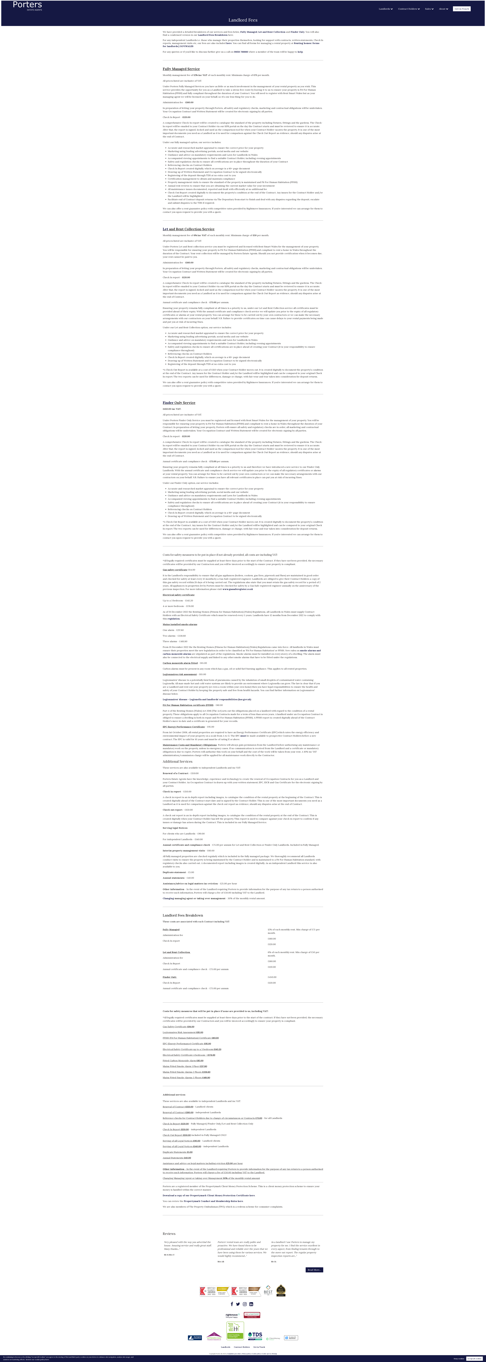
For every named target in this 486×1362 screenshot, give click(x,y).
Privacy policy (246, 1354)
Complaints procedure (234, 1354)
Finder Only (297, 31)
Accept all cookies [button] (474, 1359)
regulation (174, 618)
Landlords (384, 8)
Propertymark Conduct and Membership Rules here (213, 1201)
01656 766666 (241, 51)
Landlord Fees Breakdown (213, 34)
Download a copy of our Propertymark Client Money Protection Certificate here (209, 1195)
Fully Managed (248, 31)
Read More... (314, 1269)
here (229, 43)
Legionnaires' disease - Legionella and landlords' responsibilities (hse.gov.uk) (207, 699)
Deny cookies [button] (459, 1359)
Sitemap (274, 1354)
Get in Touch (462, 8)
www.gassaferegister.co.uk (237, 589)
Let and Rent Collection (272, 31)
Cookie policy (256, 1354)
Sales (428, 8)
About (442, 8)
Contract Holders (407, 8)
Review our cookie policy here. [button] (37, 1359)
